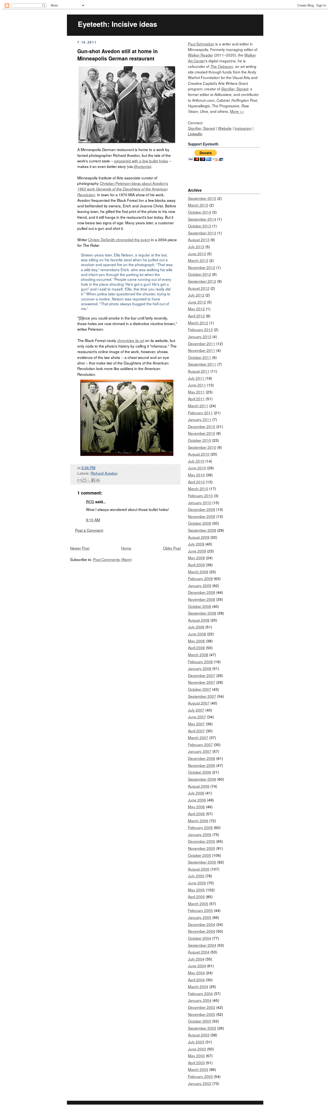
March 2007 (198, 737)
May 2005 (196, 889)
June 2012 (197, 302)
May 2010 (196, 474)
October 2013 (199, 225)
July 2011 (196, 378)
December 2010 (201, 426)
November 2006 (201, 765)
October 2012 (199, 274)
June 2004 (197, 965)
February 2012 (200, 329)
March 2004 (198, 986)
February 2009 (200, 578)
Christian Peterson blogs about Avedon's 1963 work (122, 189)
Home (126, 548)
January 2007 (199, 751)
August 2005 (198, 869)
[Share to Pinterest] (97, 480)
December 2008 (201, 592)
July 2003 (196, 1041)
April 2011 (196, 398)
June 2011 (197, 384)
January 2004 (199, 1000)
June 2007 (197, 716)
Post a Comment (89, 530)
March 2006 (198, 820)
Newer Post (79, 548)
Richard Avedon (104, 473)
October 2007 (199, 689)
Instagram (243, 128)
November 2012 (201, 267)
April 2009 (196, 564)
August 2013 (198, 239)
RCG (90, 501)
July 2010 (196, 461)
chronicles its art (130, 340)
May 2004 (196, 972)
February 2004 (200, 993)
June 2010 (197, 467)
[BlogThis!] (84, 480)
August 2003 (198, 1034)
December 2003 (201, 1007)
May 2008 (196, 640)
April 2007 (196, 730)
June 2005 (197, 882)
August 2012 (198, 288)
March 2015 (198, 205)
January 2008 (199, 668)
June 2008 (197, 633)
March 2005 (198, 903)
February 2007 (200, 744)
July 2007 (196, 710)
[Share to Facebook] (93, 480)
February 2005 (200, 910)
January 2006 (199, 834)
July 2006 (196, 792)
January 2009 (199, 585)
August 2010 (198, 454)
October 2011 (199, 357)
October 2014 (199, 212)
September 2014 (202, 219)
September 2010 (202, 447)
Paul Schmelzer (201, 43)
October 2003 (199, 1021)
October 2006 (199, 772)
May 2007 (196, 723)
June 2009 (197, 551)
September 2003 (202, 1028)
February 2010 (200, 495)
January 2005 (199, 917)
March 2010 (198, 488)
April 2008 (196, 647)
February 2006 (200, 827)
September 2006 (202, 779)
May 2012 (196, 308)
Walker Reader (200, 55)
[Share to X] (88, 480)
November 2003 (201, 1014)
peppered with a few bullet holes (141, 160)
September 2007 (202, 696)
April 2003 (196, 1062)
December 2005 (201, 841)
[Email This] (79, 480)
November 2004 (201, 931)
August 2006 (198, 786)
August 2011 (198, 371)
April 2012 (196, 315)
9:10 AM (93, 519)
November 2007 (201, 682)
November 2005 (201, 848)
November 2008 (201, 599)
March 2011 (198, 405)
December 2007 (201, 675)
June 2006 (197, 799)
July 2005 (196, 875)
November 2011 (201, 350)
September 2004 (202, 945)
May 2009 (196, 557)
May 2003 (196, 1055)
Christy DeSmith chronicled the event (119, 239)
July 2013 (196, 246)
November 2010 (201, 433)
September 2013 (202, 232)
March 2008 (198, 654)
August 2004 (198, 951)
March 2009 (198, 571)
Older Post (172, 548)
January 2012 (199, 336)
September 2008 (202, 613)
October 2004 (199, 938)
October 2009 (199, 523)
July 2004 (196, 958)
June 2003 (197, 1048)
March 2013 (198, 260)
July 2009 (196, 543)
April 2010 (196, 481)
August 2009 (198, 537)
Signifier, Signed (234, 88)
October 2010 (199, 440)
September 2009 (202, 530)
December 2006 (201, 758)
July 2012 (196, 295)
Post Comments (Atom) (112, 559)
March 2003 (198, 1069)
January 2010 (199, 502)
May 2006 (196, 806)
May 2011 (196, 391)
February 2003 (200, 1076)
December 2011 (201, 343)
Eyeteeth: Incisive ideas (117, 24)
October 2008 (199, 606)
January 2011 (199, 419)
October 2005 (199, 855)
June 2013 (197, 253)
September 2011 (202, 364)
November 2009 (201, 516)
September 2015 (202, 198)
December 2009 (201, 509)
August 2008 (198, 620)
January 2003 (199, 1083)
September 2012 (202, 281)
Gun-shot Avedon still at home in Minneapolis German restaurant (117, 54)
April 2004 (196, 979)
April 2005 (196, 896)
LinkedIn (195, 133)
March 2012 (198, 322)
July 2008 (196, 626)
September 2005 (202, 862)
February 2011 (200, 412)
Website (225, 128)
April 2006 (196, 813)
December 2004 (201, 924)
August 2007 (198, 703)
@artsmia (142, 166)
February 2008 (200, 661)
